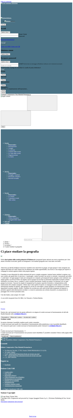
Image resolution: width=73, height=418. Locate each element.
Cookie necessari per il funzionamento (12, 331)
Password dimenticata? (7, 39)
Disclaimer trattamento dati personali (12, 401)
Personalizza (5, 317)
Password (22, 36)
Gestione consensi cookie (12, 384)
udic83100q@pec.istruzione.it (24, 355)
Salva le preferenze (15, 336)
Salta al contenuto (6, 1)
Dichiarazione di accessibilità (13, 379)
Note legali (8, 374)
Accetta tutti (30, 317)
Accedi (3, 24)
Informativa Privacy (10, 375)
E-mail (21, 64)
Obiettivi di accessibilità (12, 380)
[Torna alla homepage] (36, 94)
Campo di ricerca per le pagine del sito (12, 240)
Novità (7, 243)
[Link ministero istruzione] (9, 3)
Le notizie (8, 245)
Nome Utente (23, 34)
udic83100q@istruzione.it (24, 354)
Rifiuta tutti (16, 317)
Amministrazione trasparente (13, 386)
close (3, 127)
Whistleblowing (9, 382)
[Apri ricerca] (42, 103)
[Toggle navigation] (16, 118)
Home (6, 241)
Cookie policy (9, 372)
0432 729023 (11, 352)
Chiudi (3, 75)
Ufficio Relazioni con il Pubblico (14, 377)
